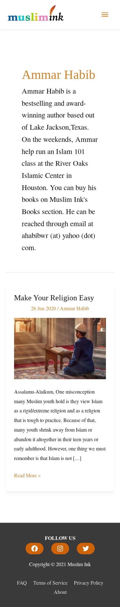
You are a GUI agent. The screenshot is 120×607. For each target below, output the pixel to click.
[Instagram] (60, 548)
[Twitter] (86, 548)
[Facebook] (35, 548)
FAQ (22, 582)
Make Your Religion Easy (54, 298)
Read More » (27, 475)
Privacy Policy (88, 582)
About (60, 591)
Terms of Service (50, 582)
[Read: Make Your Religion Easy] (60, 347)
